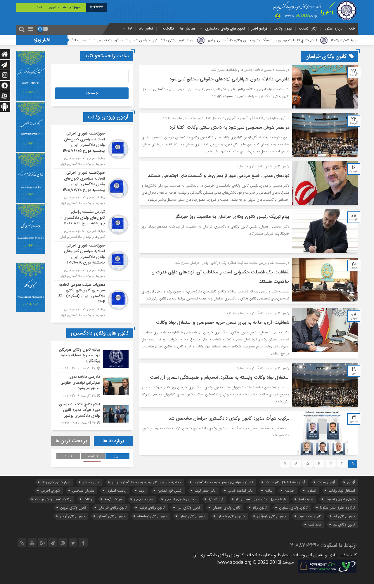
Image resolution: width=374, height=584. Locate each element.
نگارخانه (168, 28)
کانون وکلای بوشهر (152, 507)
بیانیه (268, 490)
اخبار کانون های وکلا (56, 482)
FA (130, 28)
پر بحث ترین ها (70, 441)
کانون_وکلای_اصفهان (293, 507)
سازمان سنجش (83, 490)
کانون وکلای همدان (231, 516)
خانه (352, 28)
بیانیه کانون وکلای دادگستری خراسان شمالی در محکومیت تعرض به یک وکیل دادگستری (162, 40)
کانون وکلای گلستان (111, 516)
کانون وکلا (260, 507)
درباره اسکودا (333, 28)
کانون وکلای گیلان (72, 516)
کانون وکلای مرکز (309, 516)
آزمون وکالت (282, 28)
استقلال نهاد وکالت (341, 490)
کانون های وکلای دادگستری (225, 28)
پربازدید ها (113, 441)
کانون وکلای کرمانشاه (152, 516)
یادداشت (314, 524)
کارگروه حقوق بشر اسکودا (337, 507)
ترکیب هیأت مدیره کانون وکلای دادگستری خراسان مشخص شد (229, 419)
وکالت (88, 499)
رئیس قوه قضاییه (169, 490)
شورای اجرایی (50, 490)
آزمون (351, 482)
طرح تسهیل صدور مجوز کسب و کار (261, 499)
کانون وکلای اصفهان (226, 507)
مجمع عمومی (143, 499)
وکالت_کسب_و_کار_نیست (53, 499)
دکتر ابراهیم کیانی (240, 490)
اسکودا (311, 490)
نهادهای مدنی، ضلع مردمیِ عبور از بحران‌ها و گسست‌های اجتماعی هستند (218, 176)
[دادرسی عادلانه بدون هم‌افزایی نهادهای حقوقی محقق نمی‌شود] (92, 386)
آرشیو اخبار (259, 28)
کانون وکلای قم (344, 516)
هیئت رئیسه (113, 499)
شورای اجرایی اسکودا (340, 499)
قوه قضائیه (216, 499)
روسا (142, 490)
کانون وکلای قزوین (73, 507)
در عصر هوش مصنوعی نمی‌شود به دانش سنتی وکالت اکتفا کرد (229, 128)
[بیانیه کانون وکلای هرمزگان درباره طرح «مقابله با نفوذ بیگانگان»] (92, 359)
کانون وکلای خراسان (112, 507)
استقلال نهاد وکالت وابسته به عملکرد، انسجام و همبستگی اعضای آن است (219, 378)
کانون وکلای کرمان (192, 516)
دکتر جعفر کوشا (205, 490)
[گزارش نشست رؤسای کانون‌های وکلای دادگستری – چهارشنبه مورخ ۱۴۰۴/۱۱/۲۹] (92, 224)
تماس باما (146, 28)
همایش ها (187, 28)
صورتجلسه (305, 499)
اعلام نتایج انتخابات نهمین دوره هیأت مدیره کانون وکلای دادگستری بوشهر (296, 40)
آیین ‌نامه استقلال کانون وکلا (285, 482)
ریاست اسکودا (117, 490)
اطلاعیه (290, 490)
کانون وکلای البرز (188, 507)
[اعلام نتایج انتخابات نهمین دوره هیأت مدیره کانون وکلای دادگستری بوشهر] (92, 413)
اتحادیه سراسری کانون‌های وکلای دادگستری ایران (146, 482)
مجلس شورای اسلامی (180, 499)
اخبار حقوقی (91, 482)
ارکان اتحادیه (308, 28)
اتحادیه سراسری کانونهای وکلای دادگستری (223, 482)
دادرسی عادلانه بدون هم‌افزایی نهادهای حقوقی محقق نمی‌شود (229, 79)
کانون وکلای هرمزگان (271, 516)
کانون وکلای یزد (344, 524)
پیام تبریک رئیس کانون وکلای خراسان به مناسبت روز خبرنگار (232, 217)
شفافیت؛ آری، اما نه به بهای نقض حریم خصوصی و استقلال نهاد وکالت (222, 323)
